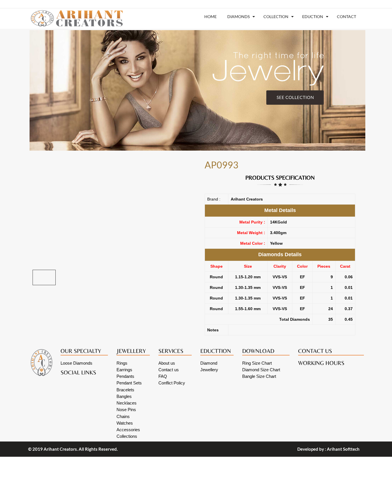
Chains (123, 416)
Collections (127, 436)
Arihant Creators (60, 449)
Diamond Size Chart (261, 369)
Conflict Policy (171, 382)
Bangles (124, 396)
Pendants (125, 376)
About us (166, 363)
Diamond (208, 363)
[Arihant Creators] (75, 18)
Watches (125, 423)
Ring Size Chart (257, 363)
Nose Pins (126, 409)
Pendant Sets (129, 382)
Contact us (168, 369)
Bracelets (125, 389)
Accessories (128, 429)
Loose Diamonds (76, 363)
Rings (122, 363)
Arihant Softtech (343, 449)
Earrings (124, 369)
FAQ (162, 376)
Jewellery (209, 369)
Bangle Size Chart (259, 376)
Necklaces (127, 403)
